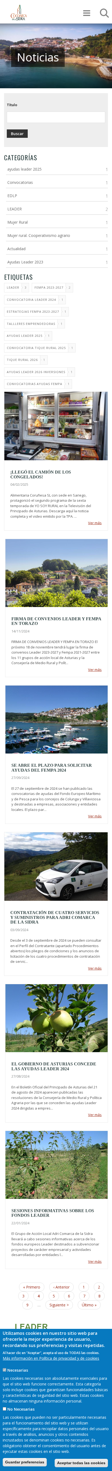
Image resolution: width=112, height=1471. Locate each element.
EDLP (12, 195)
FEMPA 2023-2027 (49, 287)
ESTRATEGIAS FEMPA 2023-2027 (33, 311)
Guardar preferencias (24, 1462)
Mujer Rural (17, 222)
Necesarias (17, 1370)
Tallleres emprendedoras (31, 324)
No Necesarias (21, 1409)
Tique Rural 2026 (22, 360)
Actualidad (16, 248)
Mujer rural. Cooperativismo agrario (38, 235)
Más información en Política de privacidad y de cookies (51, 1358)
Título (12, 104)
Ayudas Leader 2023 (25, 262)
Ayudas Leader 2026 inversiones (36, 372)
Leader (13, 287)
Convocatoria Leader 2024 (31, 300)
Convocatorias (20, 182)
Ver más (95, 522)
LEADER (14, 208)
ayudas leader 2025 (24, 169)
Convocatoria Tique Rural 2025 (36, 348)
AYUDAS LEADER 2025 (24, 336)
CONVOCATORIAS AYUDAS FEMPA (34, 384)
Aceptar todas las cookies (81, 1463)
